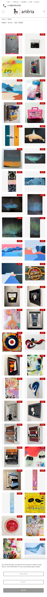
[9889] (4, 127)
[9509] (27, 334)
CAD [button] (8, 2)
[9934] (27, 495)
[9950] (4, 541)
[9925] (4, 495)
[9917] (27, 150)
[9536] (4, 426)
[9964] (27, 196)
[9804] (27, 311)
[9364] (4, 265)
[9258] (27, 36)
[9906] (27, 127)
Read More (23, 574)
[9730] (4, 59)
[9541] (4, 449)
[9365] (4, 82)
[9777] (4, 472)
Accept (23, 590)
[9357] (4, 242)
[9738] (27, 449)
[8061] (27, 59)
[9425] (27, 265)
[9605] (4, 357)
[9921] (4, 173)
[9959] (27, 380)
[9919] (4, 380)
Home (3, 19)
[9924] (27, 472)
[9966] (27, 219)
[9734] (27, 82)
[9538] (27, 426)
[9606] (27, 288)
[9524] (4, 403)
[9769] (4, 105)
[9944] (4, 518)
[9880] (27, 541)
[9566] (4, 288)
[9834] (27, 105)
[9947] (27, 518)
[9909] (4, 150)
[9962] (4, 196)
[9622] (4, 311)
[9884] (27, 357)
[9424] (4, 334)
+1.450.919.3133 (14, 5)
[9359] (27, 242)
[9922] (27, 173)
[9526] (27, 403)
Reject (23, 582)
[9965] (4, 219)
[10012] (4, 36)
